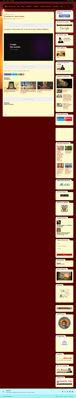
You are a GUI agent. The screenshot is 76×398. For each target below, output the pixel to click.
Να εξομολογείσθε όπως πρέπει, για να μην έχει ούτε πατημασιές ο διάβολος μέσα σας (60, 171)
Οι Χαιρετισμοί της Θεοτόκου (66, 90)
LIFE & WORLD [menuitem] (55, 6)
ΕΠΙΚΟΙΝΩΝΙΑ (12, 0)
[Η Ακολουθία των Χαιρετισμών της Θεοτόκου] (45, 85)
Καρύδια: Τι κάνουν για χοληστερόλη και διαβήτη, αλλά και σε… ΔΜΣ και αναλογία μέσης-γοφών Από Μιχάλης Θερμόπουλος (60, 156)
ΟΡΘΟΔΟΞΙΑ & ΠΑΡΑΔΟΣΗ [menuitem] (45, 6)
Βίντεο (12, 70)
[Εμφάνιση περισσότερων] (25, 74)
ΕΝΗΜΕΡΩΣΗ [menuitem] (28, 6)
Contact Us (66, 396)
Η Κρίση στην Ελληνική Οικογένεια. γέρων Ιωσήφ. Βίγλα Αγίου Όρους (68, 171)
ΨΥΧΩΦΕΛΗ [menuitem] (36, 6)
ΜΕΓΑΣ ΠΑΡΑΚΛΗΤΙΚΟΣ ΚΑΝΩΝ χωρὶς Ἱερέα (63, 233)
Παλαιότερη (50, 114)
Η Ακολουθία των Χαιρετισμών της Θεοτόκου (44, 91)
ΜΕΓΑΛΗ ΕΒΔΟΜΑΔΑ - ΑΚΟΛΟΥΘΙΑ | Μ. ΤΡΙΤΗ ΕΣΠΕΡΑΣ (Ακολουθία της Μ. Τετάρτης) (28, 91)
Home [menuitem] (18, 6)
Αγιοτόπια (11, 396)
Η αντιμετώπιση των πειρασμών (68, 152)
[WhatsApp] (19, 74)
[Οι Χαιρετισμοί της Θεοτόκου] (59, 91)
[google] (60, 122)
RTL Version (71, 396)
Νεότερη (5, 114)
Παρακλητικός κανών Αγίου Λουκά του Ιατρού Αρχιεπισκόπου (11, 91)
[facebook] (60, 118)
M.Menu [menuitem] (22, 6)
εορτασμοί (15, 70)
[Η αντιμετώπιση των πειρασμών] (68, 148)
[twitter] (71, 1)
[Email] (23, 74)
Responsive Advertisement (28, 25)
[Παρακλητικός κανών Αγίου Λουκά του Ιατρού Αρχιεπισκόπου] (11, 85)
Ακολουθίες (11, 14)
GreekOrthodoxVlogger (22, 70)
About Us (60, 396)
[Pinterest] (21, 74)
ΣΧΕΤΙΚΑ (7, 0)
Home (57, 396)
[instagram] (69, 1)
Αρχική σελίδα (6, 14)
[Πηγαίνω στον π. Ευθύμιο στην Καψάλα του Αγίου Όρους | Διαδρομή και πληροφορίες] (59, 105)
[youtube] (72, 1)
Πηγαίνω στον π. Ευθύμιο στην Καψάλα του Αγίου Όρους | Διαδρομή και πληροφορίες (67, 105)
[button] (64, 6)
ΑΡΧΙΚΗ (4, 0)
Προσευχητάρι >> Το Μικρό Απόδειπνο (63, 84)
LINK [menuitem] (61, 6)
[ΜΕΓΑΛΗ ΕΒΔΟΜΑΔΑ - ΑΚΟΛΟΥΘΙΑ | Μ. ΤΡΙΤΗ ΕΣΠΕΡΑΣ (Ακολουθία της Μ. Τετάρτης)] (28, 85)
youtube (27, 70)
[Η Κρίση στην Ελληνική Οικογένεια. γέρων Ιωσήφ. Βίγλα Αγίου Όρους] (68, 165)
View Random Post (64, 16)
